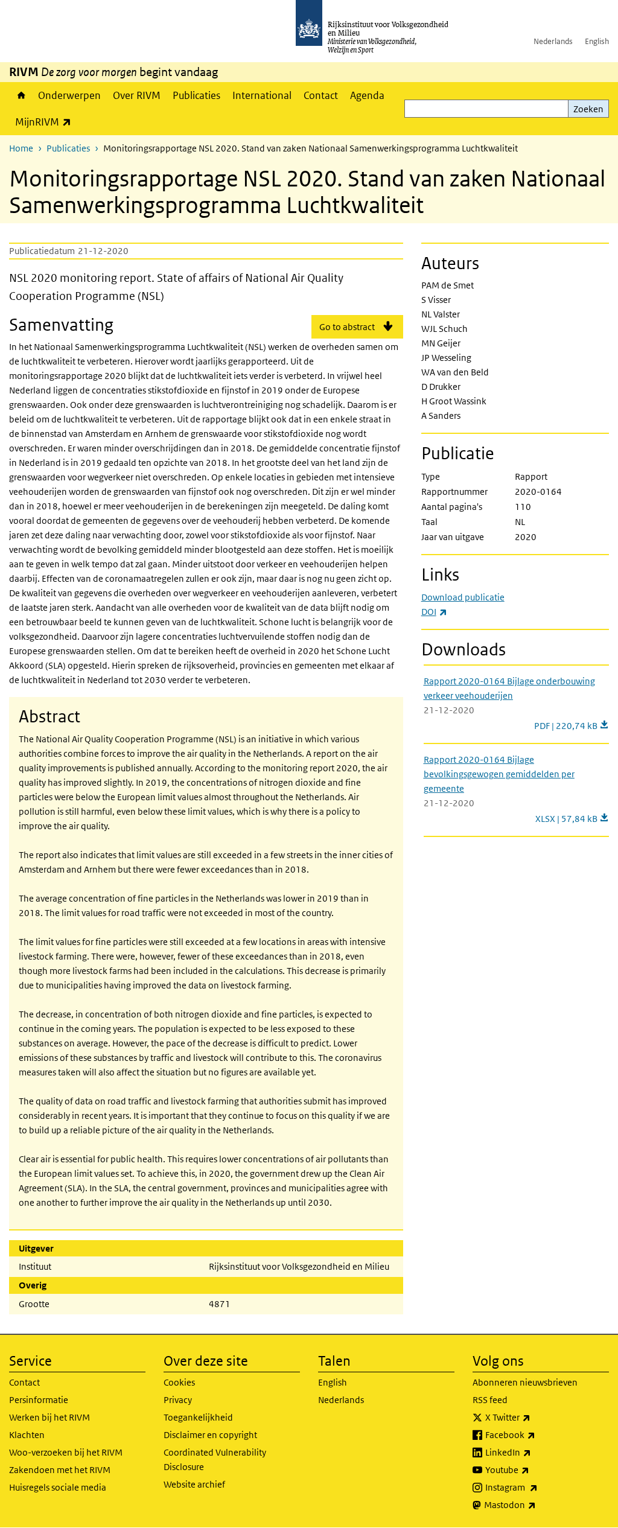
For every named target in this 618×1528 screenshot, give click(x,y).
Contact (321, 95)
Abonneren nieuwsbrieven (525, 1382)
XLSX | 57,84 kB (572, 818)
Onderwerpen (69, 95)
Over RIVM (137, 95)
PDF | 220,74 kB (571, 725)
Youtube (533, 1469)
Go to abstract (347, 327)
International (261, 95)
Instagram (538, 1487)
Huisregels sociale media (57, 1487)
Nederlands (553, 41)
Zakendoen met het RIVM (59, 1469)
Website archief (194, 1484)
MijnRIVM (46, 122)
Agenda (367, 95)
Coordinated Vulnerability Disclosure (215, 1459)
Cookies (179, 1382)
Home (20, 95)
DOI (434, 611)
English (597, 41)
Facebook (536, 1434)
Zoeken (588, 109)
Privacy (178, 1399)
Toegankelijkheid (198, 1417)
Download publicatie (463, 597)
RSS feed (490, 1399)
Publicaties (196, 95)
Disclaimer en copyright (210, 1434)
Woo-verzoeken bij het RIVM (66, 1452)
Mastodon (536, 1504)
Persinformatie (38, 1399)
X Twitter (534, 1417)
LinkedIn (534, 1452)
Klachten (27, 1434)
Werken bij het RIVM (49, 1417)
